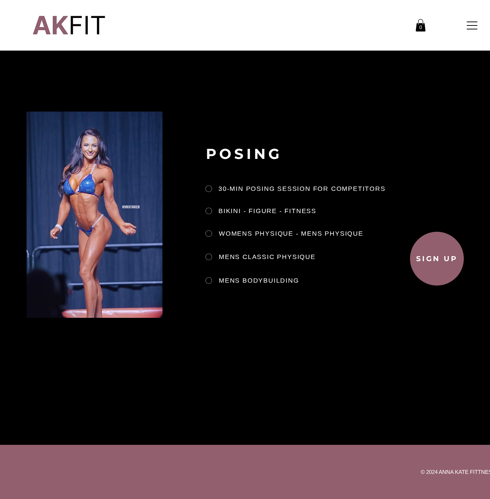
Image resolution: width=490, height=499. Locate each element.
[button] (420, 25)
